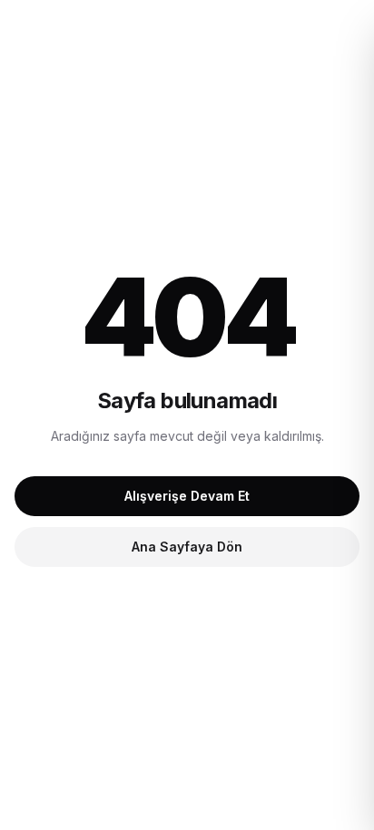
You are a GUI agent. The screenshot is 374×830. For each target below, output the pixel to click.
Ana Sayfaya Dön (187, 546)
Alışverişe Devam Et (187, 495)
